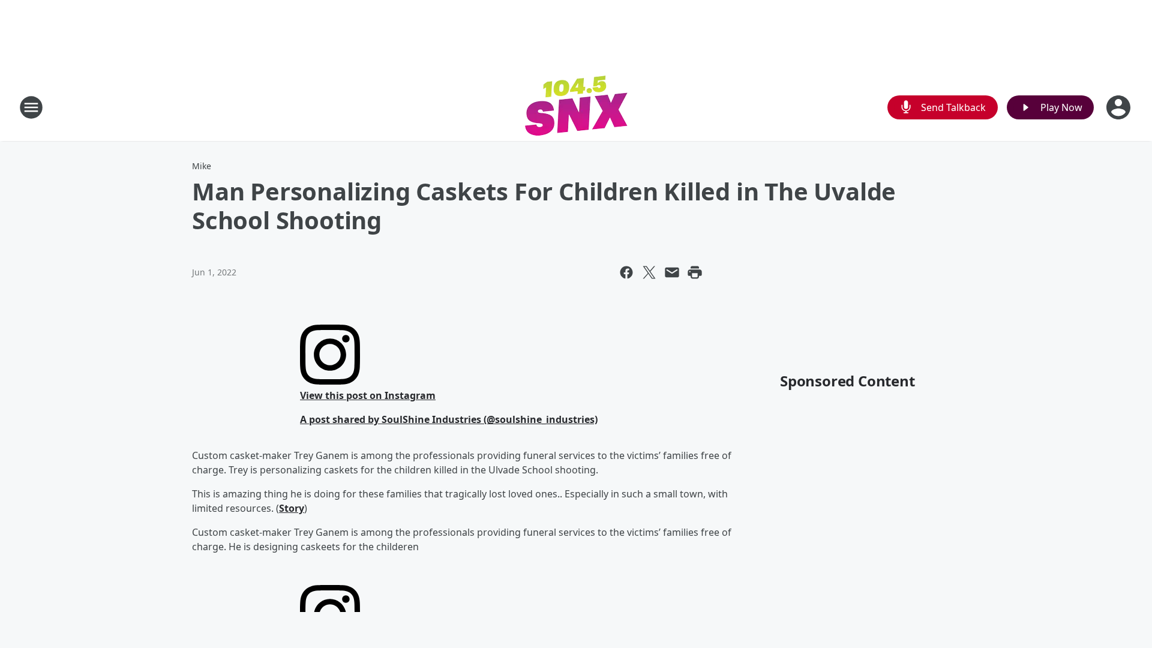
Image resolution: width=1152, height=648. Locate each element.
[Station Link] (576, 107)
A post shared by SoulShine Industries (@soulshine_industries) (449, 419)
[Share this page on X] (649, 272)
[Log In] (1119, 107)
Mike (201, 166)
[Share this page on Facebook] (626, 272)
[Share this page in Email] (672, 272)
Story (291, 508)
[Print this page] (694, 272)
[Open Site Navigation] (31, 107)
